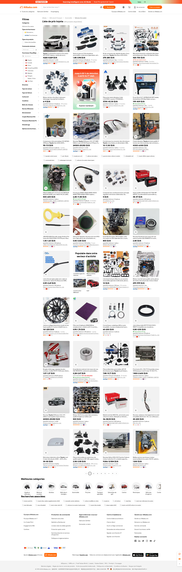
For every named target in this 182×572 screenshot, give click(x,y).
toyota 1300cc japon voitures (147, 156)
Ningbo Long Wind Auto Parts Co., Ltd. (84, 61)
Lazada (91, 563)
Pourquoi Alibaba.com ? (30, 518)
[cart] (129, 7)
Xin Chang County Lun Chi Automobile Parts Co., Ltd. (56, 333)
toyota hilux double (96, 505)
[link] (179, 553)
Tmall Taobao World (81, 563)
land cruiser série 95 (56, 505)
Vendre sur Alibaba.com (141, 518)
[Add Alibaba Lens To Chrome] (50, 555)
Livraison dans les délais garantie (61, 526)
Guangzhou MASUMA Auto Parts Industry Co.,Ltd (116, 287)
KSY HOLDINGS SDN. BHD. (141, 149)
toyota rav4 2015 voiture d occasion (131, 505)
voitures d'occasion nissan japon (85, 160)
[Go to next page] (116, 473)
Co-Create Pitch (28, 522)
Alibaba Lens (32, 555)
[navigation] (30, 246)
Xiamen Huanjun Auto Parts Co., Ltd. (53, 287)
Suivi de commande (140, 526)
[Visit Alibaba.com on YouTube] (151, 541)
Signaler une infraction (113, 536)
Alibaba (44, 18)
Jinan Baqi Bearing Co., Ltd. (141, 244)
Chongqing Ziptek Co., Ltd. (140, 287)
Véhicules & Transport (55, 18)
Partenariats (138, 533)
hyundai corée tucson (51, 156)
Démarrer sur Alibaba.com (142, 522)
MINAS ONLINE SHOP (109, 244)
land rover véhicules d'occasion (144, 501)
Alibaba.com (126, 555)
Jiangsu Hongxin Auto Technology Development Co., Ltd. (116, 61)
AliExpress (64, 563)
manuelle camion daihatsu (72, 501)
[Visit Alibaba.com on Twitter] (143, 541)
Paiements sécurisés (57, 518)
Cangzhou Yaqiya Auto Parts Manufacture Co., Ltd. (86, 244)
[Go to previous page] (86, 473)
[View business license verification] (108, 569)
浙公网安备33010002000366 (122, 569)
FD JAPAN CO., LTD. (108, 201)
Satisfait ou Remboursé (58, 522)
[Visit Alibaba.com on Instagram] (147, 541)
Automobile (68, 18)
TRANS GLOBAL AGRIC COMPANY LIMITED (56, 201)
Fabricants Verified (84, 520)
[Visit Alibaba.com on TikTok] (154, 541)
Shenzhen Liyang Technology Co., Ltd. (114, 149)
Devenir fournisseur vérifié (142, 529)
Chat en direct (111, 522)
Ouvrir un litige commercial (115, 526)
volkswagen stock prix (65, 160)
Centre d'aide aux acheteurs (115, 518)
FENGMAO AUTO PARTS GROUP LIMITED (55, 149)
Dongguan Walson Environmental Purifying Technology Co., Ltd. (86, 333)
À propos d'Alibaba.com (31, 514)
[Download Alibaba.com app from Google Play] (152, 555)
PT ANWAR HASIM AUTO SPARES (53, 377)
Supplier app (84, 555)
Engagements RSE (29, 526)
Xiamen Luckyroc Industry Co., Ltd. (113, 105)
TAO (106, 563)
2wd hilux (128, 501)
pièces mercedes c (93, 156)
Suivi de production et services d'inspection (60, 533)
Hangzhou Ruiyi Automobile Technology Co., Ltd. (146, 63)
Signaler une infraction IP (114, 533)
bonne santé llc (28, 501)
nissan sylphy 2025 (111, 505)
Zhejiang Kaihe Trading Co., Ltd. (82, 149)
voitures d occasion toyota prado (76, 505)
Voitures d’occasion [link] (80, 18)
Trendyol (111, 563)
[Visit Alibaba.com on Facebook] (135, 541)
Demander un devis (85, 524)
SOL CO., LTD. (107, 333)
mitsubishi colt (129, 156)
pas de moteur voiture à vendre (111, 156)
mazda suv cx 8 (78, 156)
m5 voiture (117, 501)
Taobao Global (99, 563)
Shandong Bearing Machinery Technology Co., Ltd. (86, 380)
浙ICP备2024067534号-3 (139, 569)
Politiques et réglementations (60, 538)
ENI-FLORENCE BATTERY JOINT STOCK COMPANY (146, 201)
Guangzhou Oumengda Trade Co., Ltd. (84, 202)
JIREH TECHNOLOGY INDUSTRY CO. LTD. (55, 244)
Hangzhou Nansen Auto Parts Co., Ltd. (54, 105)
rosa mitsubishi (41, 505)
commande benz (49, 160)
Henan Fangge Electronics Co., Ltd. (143, 107)
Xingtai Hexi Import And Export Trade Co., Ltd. (146, 335)
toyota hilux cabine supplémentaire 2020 (49, 501)
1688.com (71, 563)
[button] (101, 7)
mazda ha (106, 501)
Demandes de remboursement (116, 529)
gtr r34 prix (65, 156)
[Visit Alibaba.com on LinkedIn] (139, 541)
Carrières (26, 529)
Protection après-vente (58, 529)
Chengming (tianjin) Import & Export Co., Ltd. (56, 61)
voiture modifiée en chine (91, 501)
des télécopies (28, 505)
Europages (118, 563)
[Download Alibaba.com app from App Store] (138, 555)
